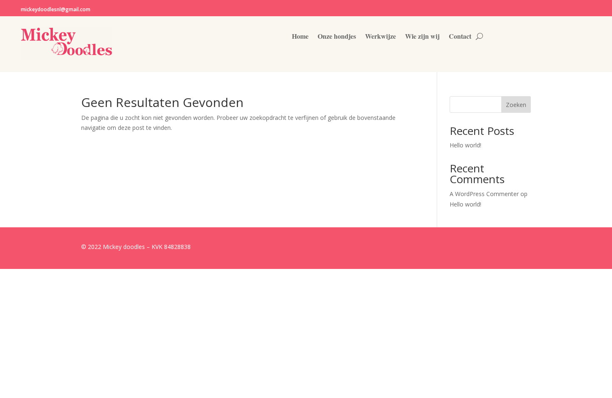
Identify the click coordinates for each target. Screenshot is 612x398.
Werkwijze (380, 37)
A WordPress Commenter (484, 194)
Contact (460, 37)
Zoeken (516, 105)
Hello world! (465, 145)
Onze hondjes (337, 37)
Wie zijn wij (422, 37)
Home (300, 37)
